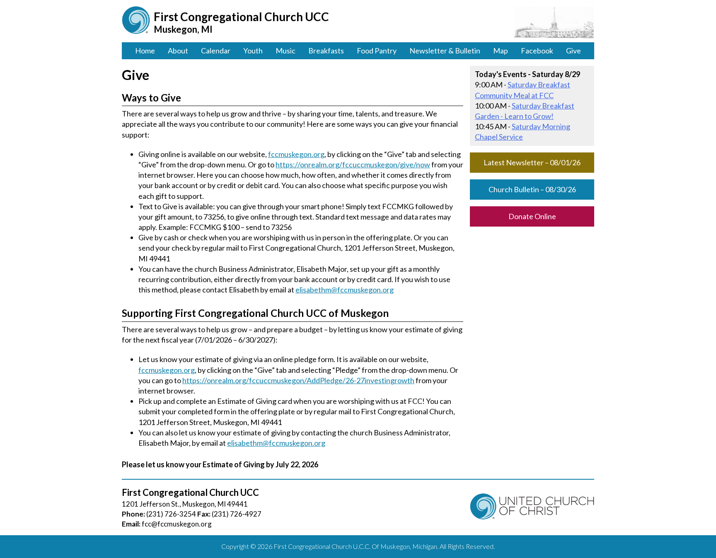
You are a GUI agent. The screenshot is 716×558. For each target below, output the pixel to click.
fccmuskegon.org (296, 154)
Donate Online (532, 216)
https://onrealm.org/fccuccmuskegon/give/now (353, 164)
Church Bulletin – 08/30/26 (532, 189)
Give (573, 50)
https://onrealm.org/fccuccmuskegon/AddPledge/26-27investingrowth (298, 380)
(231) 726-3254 (171, 514)
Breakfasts (326, 50)
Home (145, 50)
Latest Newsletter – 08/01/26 (532, 162)
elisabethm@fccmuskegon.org (344, 289)
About (178, 50)
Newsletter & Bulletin (444, 50)
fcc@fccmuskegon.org (177, 523)
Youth (253, 50)
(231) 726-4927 (236, 514)
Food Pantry (377, 50)
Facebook (537, 50)
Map (500, 50)
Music (285, 50)
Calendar (215, 50)
